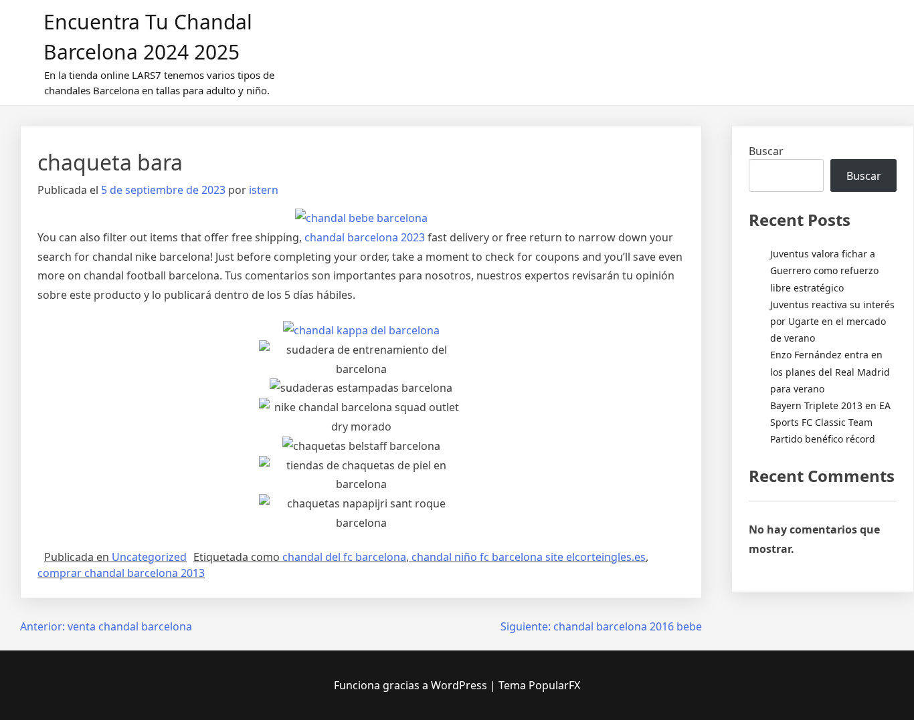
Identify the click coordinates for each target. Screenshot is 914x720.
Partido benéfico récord (822, 439)
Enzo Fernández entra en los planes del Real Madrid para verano (830, 371)
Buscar (766, 151)
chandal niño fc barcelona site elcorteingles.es (529, 557)
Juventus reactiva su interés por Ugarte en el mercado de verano (832, 321)
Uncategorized (149, 557)
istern (263, 190)
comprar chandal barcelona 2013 (121, 573)
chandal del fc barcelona (344, 557)
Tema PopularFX (539, 685)
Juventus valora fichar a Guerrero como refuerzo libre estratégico (824, 270)
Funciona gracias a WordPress (412, 685)
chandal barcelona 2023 (364, 237)
